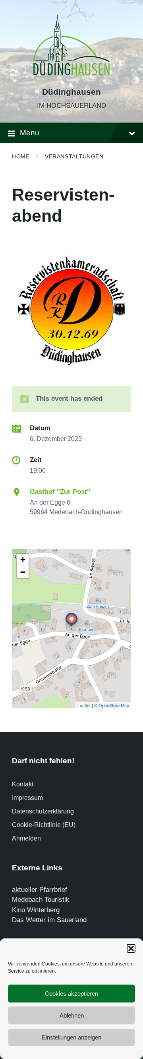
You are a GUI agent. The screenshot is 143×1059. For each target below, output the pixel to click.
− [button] (22, 572)
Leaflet (84, 705)
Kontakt (22, 784)
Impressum (27, 797)
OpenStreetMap (114, 705)
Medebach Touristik (41, 899)
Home (20, 156)
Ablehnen (72, 1015)
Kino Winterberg (36, 910)
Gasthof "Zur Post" (60, 491)
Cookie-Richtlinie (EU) (43, 824)
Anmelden (26, 838)
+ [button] (22, 560)
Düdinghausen (71, 92)
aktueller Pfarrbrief (39, 889)
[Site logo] (71, 78)
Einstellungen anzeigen (71, 1037)
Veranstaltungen (74, 156)
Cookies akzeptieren (71, 993)
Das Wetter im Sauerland (49, 920)
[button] (131, 948)
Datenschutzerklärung (43, 811)
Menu (29, 133)
